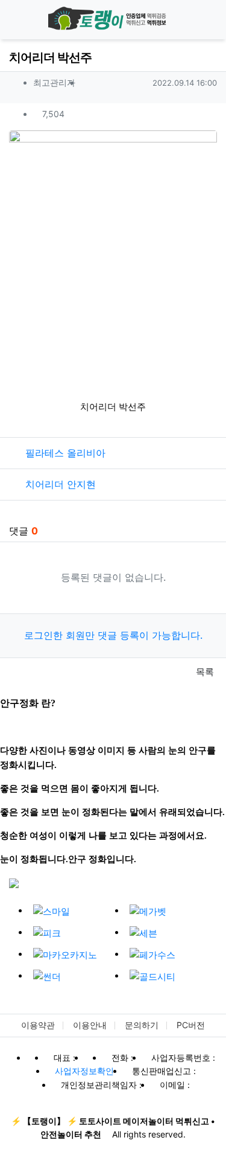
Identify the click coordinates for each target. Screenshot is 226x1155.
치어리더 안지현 (60, 484)
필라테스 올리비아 (65, 453)
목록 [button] (203, 671)
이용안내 (90, 1025)
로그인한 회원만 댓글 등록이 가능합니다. (113, 635)
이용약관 (38, 1025)
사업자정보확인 (84, 1071)
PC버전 (191, 1025)
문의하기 (142, 1025)
